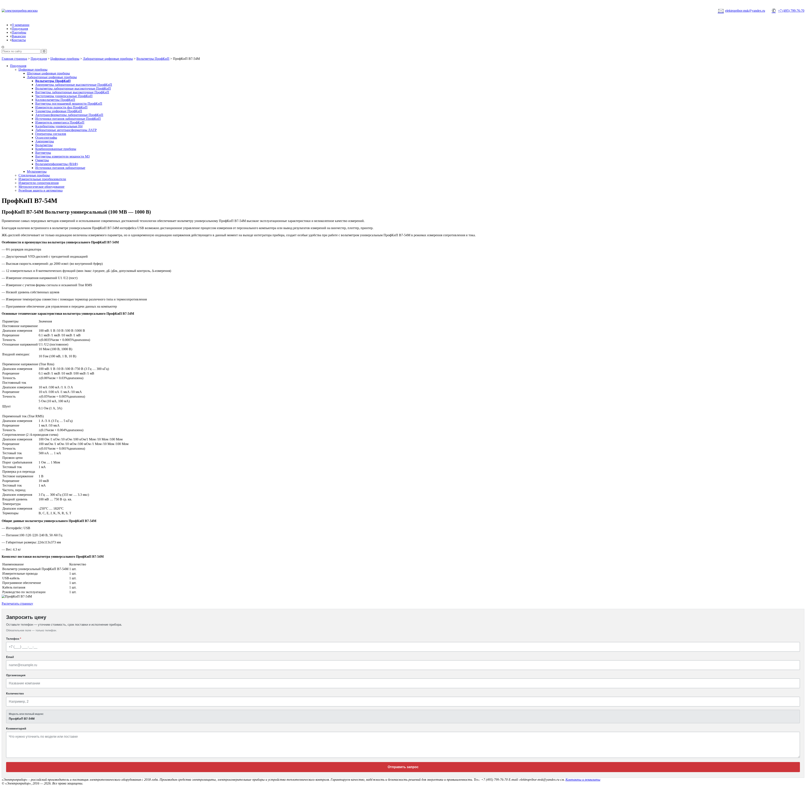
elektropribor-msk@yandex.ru (741, 10)
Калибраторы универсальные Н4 (58, 126)
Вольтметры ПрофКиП (152, 58)
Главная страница (14, 58)
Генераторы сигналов (50, 134)
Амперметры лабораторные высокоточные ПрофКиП (73, 84)
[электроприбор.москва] (35, 11)
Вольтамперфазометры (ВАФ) (56, 164)
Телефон (13, 638)
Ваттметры (43, 152)
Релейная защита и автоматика (40, 190)
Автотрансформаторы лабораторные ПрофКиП (69, 115)
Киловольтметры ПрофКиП (55, 100)
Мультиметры (37, 171)
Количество (15, 693)
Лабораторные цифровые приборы (108, 58)
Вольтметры (44, 145)
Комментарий (16, 728)
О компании (20, 25)
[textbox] (403, 716)
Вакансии (19, 36)
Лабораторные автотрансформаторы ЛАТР (66, 130)
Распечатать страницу (17, 603)
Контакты (19, 40)
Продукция (20, 28)
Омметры (42, 160)
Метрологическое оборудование (41, 186)
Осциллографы (46, 137)
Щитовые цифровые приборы (48, 73)
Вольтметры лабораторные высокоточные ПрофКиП (73, 88)
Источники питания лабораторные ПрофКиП (68, 118)
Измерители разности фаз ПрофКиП (61, 107)
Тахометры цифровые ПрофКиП (58, 111)
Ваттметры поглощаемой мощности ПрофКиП (68, 103)
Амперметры (44, 141)
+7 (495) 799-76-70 (788, 10)
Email (10, 657)
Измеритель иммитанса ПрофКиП (59, 122)
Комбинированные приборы (55, 149)
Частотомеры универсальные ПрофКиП (64, 96)
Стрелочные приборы (34, 175)
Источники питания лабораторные (60, 168)
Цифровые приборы (64, 58)
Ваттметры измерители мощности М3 (62, 156)
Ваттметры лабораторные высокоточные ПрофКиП (72, 92)
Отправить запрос (403, 767)
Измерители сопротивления (38, 183)
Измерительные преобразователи (42, 179)
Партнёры (19, 32)
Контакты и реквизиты (582, 779)
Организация (15, 675)
